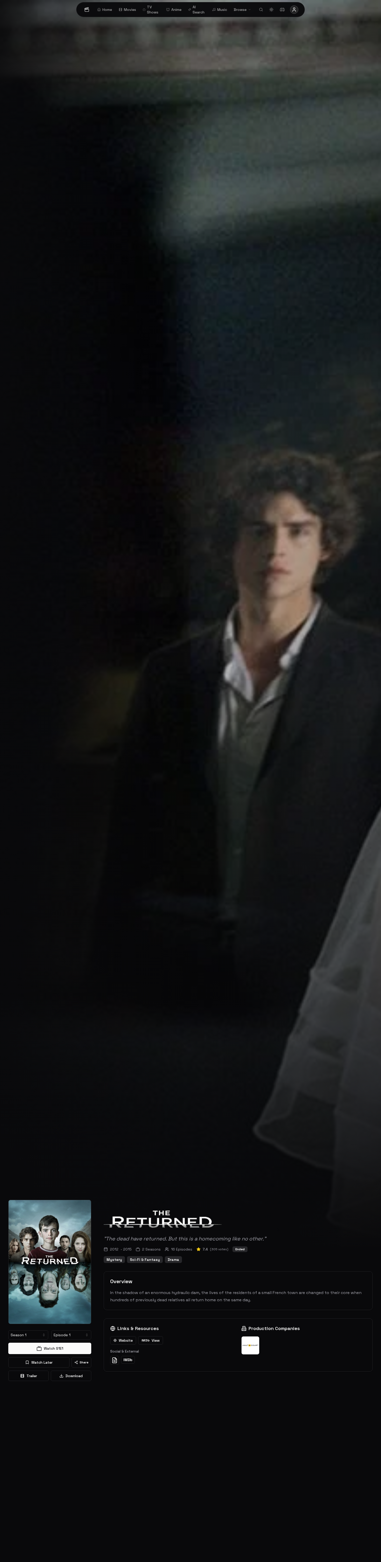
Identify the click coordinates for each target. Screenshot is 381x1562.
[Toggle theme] (271, 9)
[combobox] (28, 1335)
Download (74, 1376)
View (151, 1340)
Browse (240, 9)
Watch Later (42, 1362)
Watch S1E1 (53, 1348)
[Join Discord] (282, 9)
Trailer (31, 1376)
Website (126, 1340)
